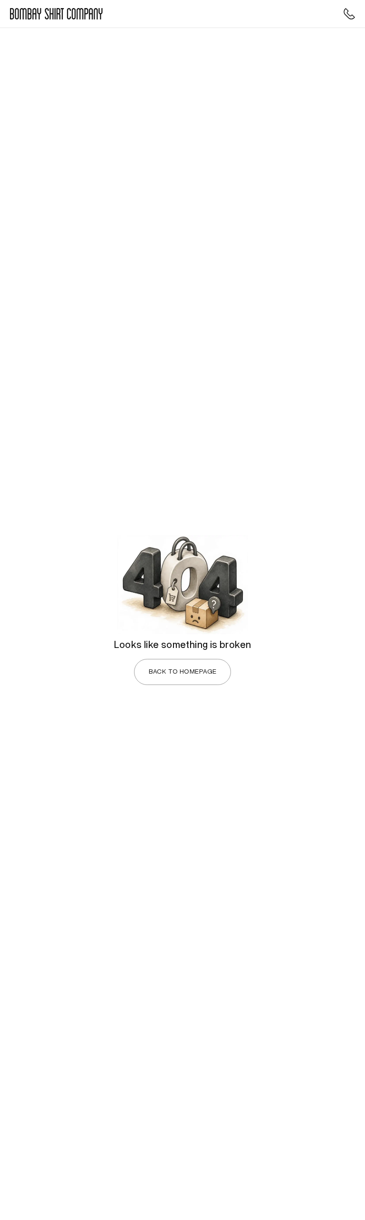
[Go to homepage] (56, 13)
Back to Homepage (183, 671)
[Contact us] (349, 13)
